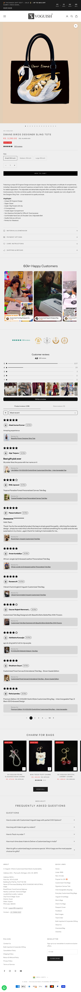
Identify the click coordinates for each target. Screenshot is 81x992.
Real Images (59, 914)
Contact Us (7, 943)
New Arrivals (59, 876)
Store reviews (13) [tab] (59, 406)
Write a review (40, 399)
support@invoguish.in (16, 908)
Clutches (58, 932)
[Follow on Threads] (15, 971)
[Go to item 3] (38, 389)
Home (57, 869)
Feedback (58, 911)
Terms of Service (9, 964)
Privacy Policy (7, 961)
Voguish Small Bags (61, 897)
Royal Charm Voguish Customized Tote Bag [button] (25, 539)
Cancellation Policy (9, 950)
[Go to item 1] (10, 389)
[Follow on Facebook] (4, 971)
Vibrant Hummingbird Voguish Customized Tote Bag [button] (28, 595)
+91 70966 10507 (15, 912)
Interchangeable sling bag (63, 890)
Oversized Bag (60, 928)
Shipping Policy (8, 954)
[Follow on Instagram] (10, 971)
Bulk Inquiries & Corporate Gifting (66, 921)
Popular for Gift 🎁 (61, 879)
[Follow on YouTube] (21, 971)
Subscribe (55, 958)
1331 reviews (18, 146)
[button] (73, 296)
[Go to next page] (54, 718)
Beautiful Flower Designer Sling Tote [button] (23, 438)
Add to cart (40, 173)
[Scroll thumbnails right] (75, 389)
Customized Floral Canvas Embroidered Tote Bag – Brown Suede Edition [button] (35, 679)
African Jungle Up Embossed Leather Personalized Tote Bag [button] (31, 567)
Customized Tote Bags (62, 883)
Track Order (59, 918)
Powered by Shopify (50, 981)
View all (40, 789)
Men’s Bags (59, 900)
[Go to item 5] (67, 389)
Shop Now (7, 8)
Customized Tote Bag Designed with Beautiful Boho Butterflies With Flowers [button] (36, 623)
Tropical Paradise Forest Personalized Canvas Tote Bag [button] (29, 498)
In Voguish (8, 131)
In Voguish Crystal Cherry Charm (66, 775)
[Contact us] (4, 987)
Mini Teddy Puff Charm (40, 774)
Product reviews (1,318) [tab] (22, 406)
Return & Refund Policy (11, 957)
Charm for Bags (60, 904)
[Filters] (5, 413)
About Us (58, 925)
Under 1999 (59, 872)
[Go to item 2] (24, 389)
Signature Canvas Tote (62, 886)
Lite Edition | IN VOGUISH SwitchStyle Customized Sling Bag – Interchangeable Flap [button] (38, 470)
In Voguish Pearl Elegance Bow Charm (15, 775)
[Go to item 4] (52, 389)
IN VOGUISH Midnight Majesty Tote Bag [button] (24, 651)
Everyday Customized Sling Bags (66, 893)
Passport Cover (60, 907)
